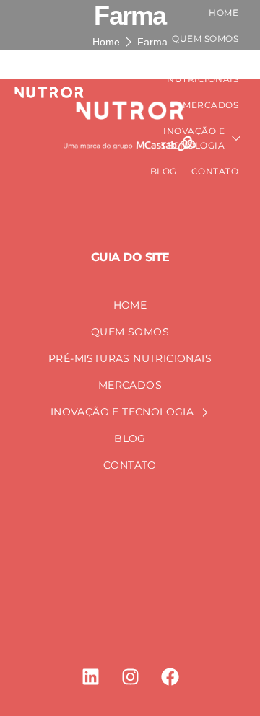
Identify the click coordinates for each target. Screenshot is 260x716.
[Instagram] (130, 676)
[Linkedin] (90, 676)
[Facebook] (170, 676)
